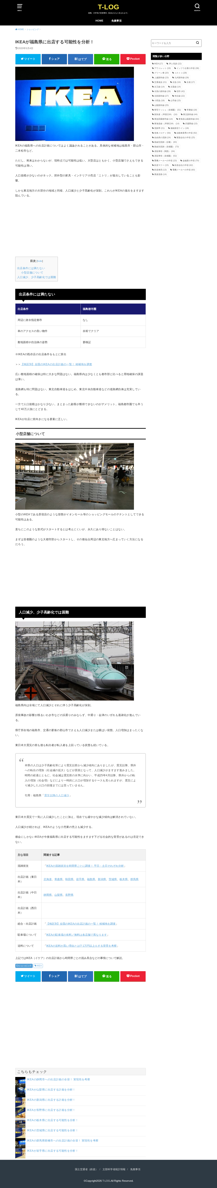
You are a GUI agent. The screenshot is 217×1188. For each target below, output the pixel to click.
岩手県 (80, 879)
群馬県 (134, 879)
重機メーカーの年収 (165, 160)
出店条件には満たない (31, 268)
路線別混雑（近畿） (165, 142)
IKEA (39, 966)
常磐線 (192, 110)
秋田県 (69, 879)
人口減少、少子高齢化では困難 (36, 277)
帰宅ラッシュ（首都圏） (167, 110)
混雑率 (159, 128)
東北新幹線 (190, 114)
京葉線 (175, 87)
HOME (99, 20)
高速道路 (160, 174)
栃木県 (124, 879)
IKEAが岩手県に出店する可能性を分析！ (52, 1150)
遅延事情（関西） (164, 151)
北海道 (48, 879)
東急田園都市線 (163, 119)
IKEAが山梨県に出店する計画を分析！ (51, 1089)
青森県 (58, 879)
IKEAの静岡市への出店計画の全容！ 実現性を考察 (58, 1079)
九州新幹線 (181, 77)
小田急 (159, 100)
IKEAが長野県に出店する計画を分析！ (51, 1109)
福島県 (91, 879)
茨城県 (113, 879)
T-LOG (108, 7)
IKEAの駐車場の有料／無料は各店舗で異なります (76, 934)
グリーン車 (161, 73)
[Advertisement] (80, 227)
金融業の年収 (191, 160)
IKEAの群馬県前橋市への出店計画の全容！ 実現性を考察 (62, 1140)
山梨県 (58, 894)
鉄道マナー (161, 165)
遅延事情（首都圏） (165, 156)
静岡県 (48, 894)
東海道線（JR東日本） (166, 123)
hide (39, 261)
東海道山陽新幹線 (189, 119)
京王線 (159, 87)
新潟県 (102, 879)
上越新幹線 (161, 77)
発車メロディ (162, 133)
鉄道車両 (160, 170)
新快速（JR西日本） (165, 114)
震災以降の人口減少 (56, 795)
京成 (190, 82)
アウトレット (162, 68)
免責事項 (116, 20)
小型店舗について (32, 272)
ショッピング (25, 966)
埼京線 (179, 96)
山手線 (175, 100)
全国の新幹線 (162, 91)
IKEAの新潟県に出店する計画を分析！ (51, 1099)
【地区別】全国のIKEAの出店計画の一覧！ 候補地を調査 (56, 364)
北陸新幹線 (161, 96)
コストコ (180, 73)
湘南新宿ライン (179, 128)
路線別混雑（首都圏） (166, 147)
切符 (180, 91)
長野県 (69, 894)
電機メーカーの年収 (183, 170)
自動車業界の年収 (186, 133)
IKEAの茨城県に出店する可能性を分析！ (52, 1130)
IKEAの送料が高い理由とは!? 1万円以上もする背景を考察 (81, 945)
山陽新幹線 (161, 105)
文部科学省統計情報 (114, 1169)
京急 (176, 82)
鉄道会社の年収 (183, 165)
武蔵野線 (191, 123)
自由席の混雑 (162, 137)
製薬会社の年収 (185, 137)
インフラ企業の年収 (187, 68)
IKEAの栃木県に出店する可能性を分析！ (52, 1120)
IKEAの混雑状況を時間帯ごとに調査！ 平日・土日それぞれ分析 (85, 865)
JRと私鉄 (175, 63)
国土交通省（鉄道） (86, 1169)
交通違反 (160, 82)
